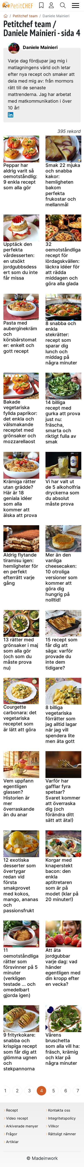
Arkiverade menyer (22, 1126)
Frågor (11, 1134)
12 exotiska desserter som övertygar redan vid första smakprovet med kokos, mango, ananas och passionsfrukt (20, 885)
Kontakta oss (59, 1110)
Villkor (53, 1126)
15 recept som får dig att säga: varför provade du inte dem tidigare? (61, 654)
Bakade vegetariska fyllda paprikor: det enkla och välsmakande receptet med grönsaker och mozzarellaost (20, 421)
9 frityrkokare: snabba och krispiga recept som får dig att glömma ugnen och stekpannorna (20, 1051)
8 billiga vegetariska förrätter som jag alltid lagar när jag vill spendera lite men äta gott (61, 724)
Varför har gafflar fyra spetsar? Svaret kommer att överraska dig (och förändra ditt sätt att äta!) (62, 800)
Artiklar (12, 1142)
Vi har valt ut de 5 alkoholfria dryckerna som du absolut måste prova (62, 493)
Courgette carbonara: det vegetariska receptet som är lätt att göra (20, 718)
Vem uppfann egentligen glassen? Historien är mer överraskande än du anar (18, 797)
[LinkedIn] (10, 114)
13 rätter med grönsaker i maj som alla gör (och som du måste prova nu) (20, 654)
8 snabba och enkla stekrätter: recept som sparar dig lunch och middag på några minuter (61, 343)
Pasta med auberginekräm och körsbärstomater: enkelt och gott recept (20, 337)
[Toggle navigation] (75, 5)
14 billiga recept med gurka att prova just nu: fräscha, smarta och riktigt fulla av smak (62, 422)
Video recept (17, 1118)
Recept (12, 1110)
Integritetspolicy (62, 1118)
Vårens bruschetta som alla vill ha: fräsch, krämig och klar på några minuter (62, 1049)
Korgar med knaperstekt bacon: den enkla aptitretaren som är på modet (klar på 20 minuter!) (61, 879)
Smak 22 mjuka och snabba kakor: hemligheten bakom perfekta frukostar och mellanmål (62, 184)
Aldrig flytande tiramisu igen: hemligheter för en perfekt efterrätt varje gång (20, 569)
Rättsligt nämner (62, 1134)
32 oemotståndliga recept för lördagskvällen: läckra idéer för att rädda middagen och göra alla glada (63, 263)
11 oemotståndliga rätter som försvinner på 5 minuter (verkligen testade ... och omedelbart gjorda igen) (21, 972)
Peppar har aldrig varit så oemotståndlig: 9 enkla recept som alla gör (20, 176)
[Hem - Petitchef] (5, 16)
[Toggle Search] (63, 5)
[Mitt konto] (51, 5)
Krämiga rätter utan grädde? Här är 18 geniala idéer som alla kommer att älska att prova (20, 498)
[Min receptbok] (41, 5)
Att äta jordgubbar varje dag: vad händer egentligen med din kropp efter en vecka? (62, 967)
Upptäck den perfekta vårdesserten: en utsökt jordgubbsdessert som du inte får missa (20, 261)
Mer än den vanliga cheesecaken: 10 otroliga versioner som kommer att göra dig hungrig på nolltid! (61, 577)
